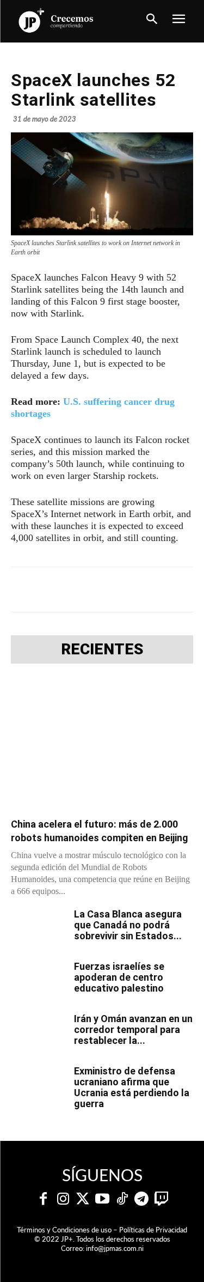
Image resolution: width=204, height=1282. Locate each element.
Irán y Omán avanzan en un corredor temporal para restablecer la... (133, 1029)
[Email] (181, 589)
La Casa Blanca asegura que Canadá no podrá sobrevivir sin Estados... (128, 924)
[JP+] (56, 20)
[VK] (156, 589)
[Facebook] (56, 589)
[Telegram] (106, 589)
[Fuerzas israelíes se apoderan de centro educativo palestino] (38, 980)
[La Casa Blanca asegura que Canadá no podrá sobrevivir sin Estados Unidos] (38, 928)
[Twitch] (161, 1199)
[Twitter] (83, 1199)
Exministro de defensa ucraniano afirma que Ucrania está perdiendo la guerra (131, 1087)
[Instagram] (63, 1199)
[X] (81, 589)
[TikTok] (122, 1199)
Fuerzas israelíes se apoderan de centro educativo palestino (119, 977)
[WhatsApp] (131, 589)
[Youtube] (102, 1199)
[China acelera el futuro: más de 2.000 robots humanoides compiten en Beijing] (102, 744)
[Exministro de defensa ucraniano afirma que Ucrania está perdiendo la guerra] (38, 1085)
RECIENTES (102, 649)
